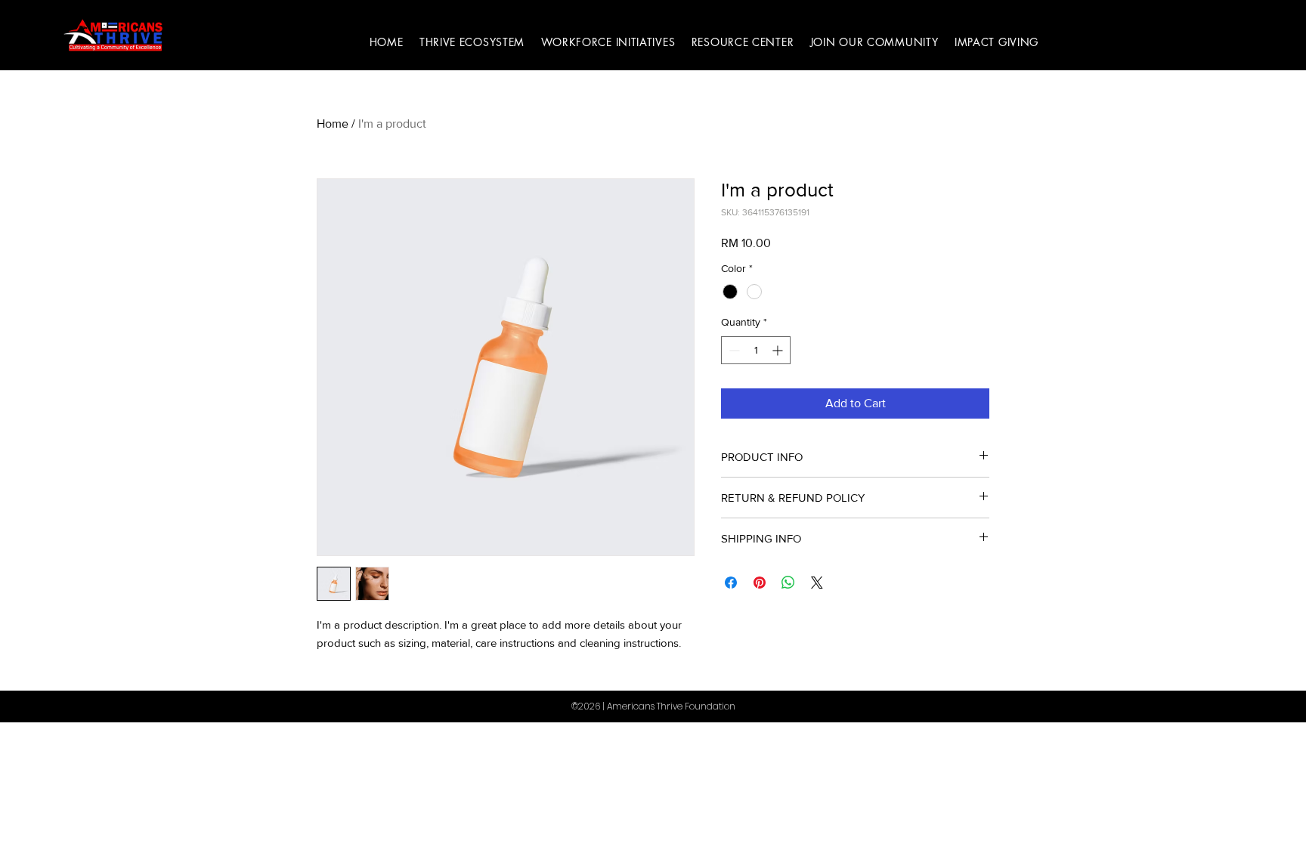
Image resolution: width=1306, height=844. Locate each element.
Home (332, 123)
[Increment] (778, 350)
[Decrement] (732, 350)
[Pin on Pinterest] (759, 582)
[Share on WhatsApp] (788, 582)
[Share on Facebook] (731, 582)
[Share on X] (817, 582)
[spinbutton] (755, 350)
